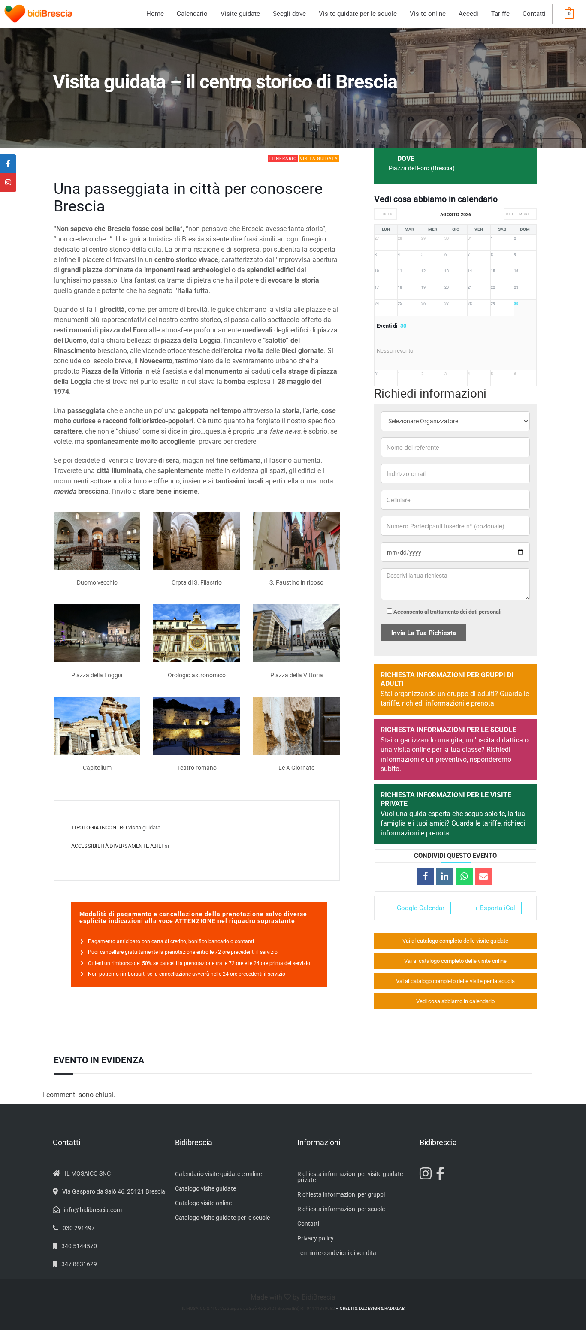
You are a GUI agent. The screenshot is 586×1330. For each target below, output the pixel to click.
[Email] (483, 876)
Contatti (534, 14)
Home (155, 14)
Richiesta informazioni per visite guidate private (350, 1176)
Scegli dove (289, 14)
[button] (240, 14)
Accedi (468, 14)
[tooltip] (8, 163)
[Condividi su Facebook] (425, 876)
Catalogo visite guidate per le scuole (222, 1217)
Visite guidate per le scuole (358, 14)
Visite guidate (240, 14)
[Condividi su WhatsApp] (464, 876)
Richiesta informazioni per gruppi (341, 1194)
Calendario (192, 14)
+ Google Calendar (417, 908)
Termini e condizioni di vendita (336, 1252)
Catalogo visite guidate (205, 1188)
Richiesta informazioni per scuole (341, 1209)
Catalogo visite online (203, 1203)
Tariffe (500, 14)
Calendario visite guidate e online (218, 1173)
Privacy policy (315, 1238)
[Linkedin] (444, 876)
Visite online (428, 14)
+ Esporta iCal (494, 908)
